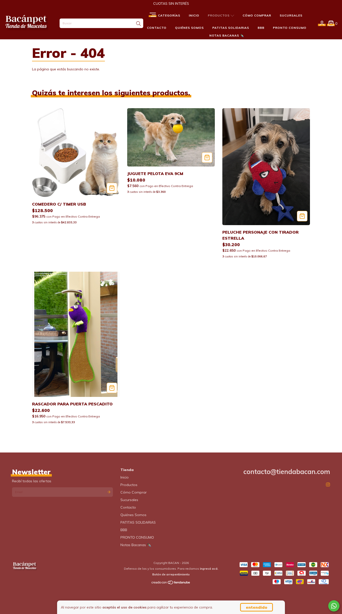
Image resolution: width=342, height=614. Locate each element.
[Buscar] (138, 24)
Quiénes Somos (189, 28)
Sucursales (291, 15)
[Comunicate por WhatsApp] (333, 605)
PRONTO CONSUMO (289, 28)
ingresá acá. (209, 568)
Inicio (194, 15)
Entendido (256, 607)
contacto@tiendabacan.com (286, 472)
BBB (261, 28)
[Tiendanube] (171, 583)
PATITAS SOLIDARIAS (230, 28)
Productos (219, 15)
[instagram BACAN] (328, 485)
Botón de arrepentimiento (171, 574)
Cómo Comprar (257, 15)
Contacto (156, 28)
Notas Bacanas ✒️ (226, 35)
